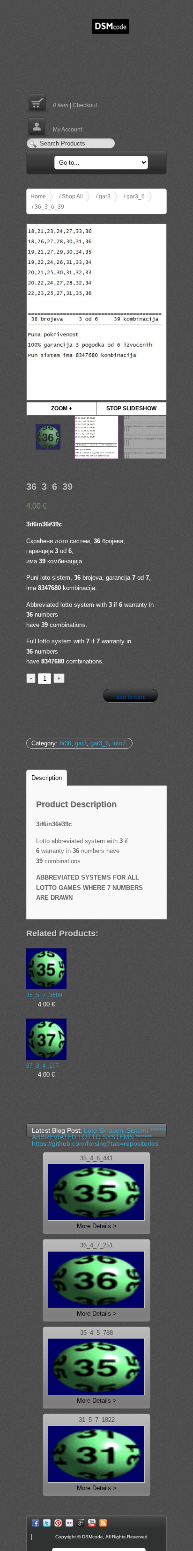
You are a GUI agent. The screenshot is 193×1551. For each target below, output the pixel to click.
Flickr (69, 1523)
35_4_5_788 (96, 1333)
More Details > (97, 1226)
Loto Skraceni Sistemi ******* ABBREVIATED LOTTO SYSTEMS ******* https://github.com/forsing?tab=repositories (99, 1136)
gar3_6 (135, 196)
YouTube (92, 1523)
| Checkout (61, 101)
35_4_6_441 (96, 1158)
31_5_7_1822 (97, 1420)
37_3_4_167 (42, 1066)
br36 (65, 743)
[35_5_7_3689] (46, 969)
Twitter (47, 1523)
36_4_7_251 (96, 1245)
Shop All (72, 196)
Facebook (35, 1523)
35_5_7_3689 (44, 995)
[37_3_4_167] (46, 1039)
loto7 (119, 743)
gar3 (105, 196)
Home (38, 196)
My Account (54, 125)
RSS (103, 1523)
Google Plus (80, 1523)
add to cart (130, 697)
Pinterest (58, 1523)
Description (46, 777)
